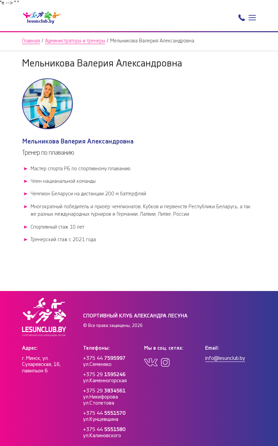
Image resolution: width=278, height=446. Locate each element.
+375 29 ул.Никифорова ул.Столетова (104, 397)
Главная (31, 40)
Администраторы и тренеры (75, 40)
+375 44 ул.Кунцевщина (104, 416)
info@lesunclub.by (225, 358)
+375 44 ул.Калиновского (104, 432)
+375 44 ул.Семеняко (104, 361)
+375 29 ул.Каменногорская (105, 377)
